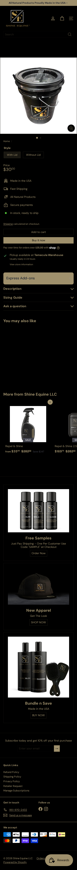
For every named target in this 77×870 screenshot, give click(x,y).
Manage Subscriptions (16, 790)
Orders (41, 858)
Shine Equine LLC (40, 394)
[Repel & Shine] (28, 429)
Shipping (8, 224)
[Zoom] (71, 128)
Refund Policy (11, 772)
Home (6, 141)
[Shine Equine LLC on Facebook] (40, 808)
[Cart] (62, 18)
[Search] (70, 34)
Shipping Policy (12, 776)
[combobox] (38, 34)
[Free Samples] (38, 510)
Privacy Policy (11, 781)
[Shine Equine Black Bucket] (28, 355)
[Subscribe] (57, 748)
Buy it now (38, 240)
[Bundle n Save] (38, 667)
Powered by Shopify (15, 862)
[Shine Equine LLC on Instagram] (46, 808)
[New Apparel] (38, 586)
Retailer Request (13, 786)
